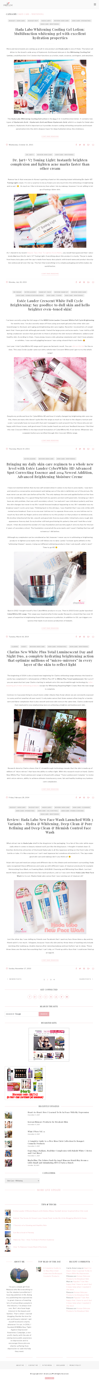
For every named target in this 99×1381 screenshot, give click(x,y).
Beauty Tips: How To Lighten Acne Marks (44, 253)
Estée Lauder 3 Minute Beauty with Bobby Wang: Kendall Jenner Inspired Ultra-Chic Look (50, 1211)
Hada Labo (46, 20)
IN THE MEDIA (47, 1365)
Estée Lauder (30, 292)
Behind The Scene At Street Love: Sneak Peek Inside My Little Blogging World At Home (50, 1218)
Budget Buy (33, 20)
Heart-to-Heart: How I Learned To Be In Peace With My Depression (58, 1112)
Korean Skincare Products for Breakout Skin (48, 1122)
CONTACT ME (33, 1365)
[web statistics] (49, 1378)
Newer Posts (15, 979)
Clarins (15, 646)
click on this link (78, 346)
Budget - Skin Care (17, 20)
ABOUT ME (20, 1365)
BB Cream (17, 292)
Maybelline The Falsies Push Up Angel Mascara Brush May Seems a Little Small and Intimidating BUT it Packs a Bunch (58, 1161)
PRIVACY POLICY (75, 1365)
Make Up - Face (45, 292)
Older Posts (85, 979)
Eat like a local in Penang (23, 1232)
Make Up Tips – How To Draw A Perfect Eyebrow (33, 1240)
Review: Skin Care (61, 20)
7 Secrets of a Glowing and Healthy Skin (30, 1225)
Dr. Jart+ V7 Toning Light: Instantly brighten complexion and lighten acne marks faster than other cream (50, 164)
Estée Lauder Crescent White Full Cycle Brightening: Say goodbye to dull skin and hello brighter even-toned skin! (50, 304)
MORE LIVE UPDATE (49, 1189)
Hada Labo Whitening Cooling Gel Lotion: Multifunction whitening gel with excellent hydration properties (50, 33)
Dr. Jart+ (30, 154)
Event (24, 646)
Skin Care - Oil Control (48, 811)
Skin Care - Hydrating (81, 20)
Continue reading (50, 136)
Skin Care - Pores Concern (72, 811)
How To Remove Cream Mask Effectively (30, 1247)
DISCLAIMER (60, 1365)
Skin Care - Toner (54, 295)
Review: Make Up (61, 292)
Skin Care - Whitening (50, 24)
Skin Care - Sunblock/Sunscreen (29, 295)
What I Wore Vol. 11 (36, 1131)
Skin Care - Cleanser (81, 807)
